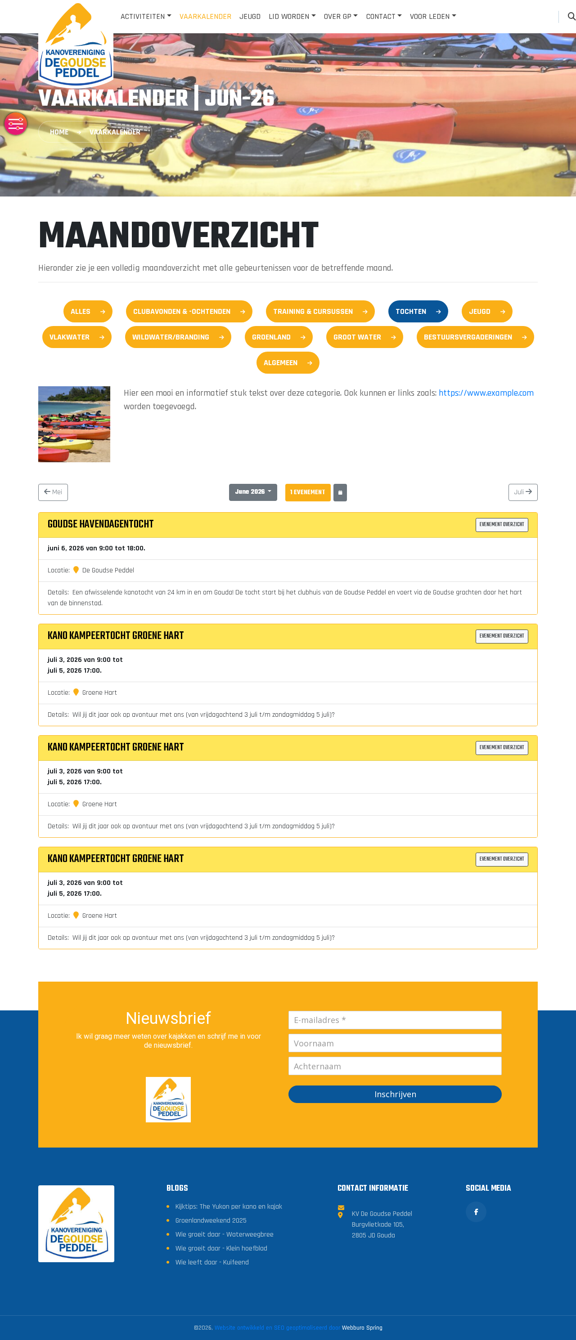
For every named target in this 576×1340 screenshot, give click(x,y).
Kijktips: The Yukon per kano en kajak (229, 1206)
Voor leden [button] (430, 16)
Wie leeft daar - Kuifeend (212, 1262)
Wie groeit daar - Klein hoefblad (221, 1248)
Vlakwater (70, 337)
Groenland (271, 337)
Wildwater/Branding (170, 337)
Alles (80, 311)
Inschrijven (395, 1094)
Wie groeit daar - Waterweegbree (225, 1234)
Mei (56, 492)
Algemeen (280, 362)
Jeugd (250, 16)
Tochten (411, 311)
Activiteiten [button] (143, 16)
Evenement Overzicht (502, 524)
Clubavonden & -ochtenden (181, 311)
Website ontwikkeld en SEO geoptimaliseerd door (298, 1328)
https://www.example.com (486, 393)
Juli (520, 492)
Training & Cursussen (313, 311)
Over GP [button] (337, 16)
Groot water (357, 337)
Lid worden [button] (289, 16)
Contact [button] (381, 16)
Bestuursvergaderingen (468, 337)
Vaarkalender (205, 16)
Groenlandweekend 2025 (211, 1220)
